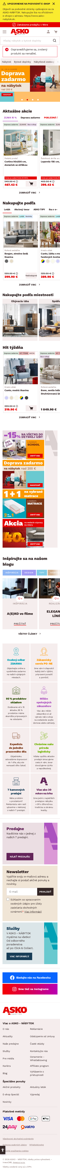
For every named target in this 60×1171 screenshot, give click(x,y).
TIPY (41, 572)
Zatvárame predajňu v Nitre (32, 24)
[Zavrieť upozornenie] (53, 3)
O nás (6, 1029)
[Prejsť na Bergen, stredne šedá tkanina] (20, 234)
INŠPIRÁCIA (11, 572)
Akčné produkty (11, 1087)
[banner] (23, 444)
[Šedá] (6, 261)
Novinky (7, 1101)
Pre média (8, 1058)
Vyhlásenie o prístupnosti (37, 1073)
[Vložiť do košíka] (31, 184)
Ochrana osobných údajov (15, 1145)
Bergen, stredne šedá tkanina (16, 253)
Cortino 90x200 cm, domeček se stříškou (15, 161)
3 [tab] (32, 99)
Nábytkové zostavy (44, 61)
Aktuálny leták (38, 1087)
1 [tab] (22, 99)
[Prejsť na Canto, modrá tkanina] (20, 371)
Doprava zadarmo (30, 117)
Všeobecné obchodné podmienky (18, 1139)
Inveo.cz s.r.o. (19, 1162)
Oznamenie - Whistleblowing (38, 1058)
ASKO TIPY (39, 209)
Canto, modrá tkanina (16, 389)
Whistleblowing (36, 1145)
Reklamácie (36, 1029)
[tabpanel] (30, 83)
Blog (5, 1073)
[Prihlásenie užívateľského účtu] (48, 31)
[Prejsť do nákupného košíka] (55, 31)
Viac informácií (33, 911)
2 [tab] (27, 99)
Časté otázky (37, 1043)
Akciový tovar (22, 209)
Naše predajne (11, 1043)
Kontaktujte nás (39, 1051)
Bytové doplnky (22, 61)
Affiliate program (39, 1066)
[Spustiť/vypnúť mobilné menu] (4, 31)
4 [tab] (38, 99)
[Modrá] (58, 261)
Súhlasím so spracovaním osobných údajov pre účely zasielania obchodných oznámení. (26, 905)
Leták (7, 209)
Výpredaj (35, 1094)
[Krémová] (53, 261)
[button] (2, 1150)
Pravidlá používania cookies (15, 1151)
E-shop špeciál (11, 1094)
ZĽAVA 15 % (10, 117)
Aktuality (7, 1036)
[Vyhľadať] (56, 41)
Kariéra (6, 1066)
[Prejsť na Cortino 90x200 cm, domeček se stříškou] (20, 143)
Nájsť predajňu (20, 856)
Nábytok (6, 61)
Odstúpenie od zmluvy (42, 1036)
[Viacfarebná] (43, 261)
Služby (6, 1051)
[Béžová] (12, 261)
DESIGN (28, 572)
